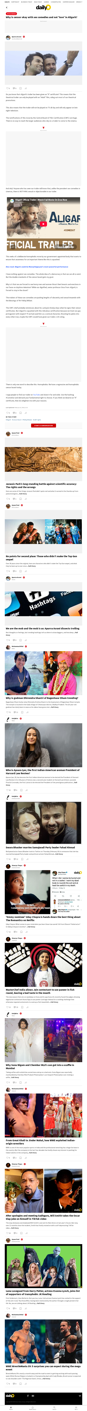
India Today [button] (38, 2)
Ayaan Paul (15, 433)
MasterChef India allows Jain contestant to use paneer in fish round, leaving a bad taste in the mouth (40, 991)
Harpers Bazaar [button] (68, 2)
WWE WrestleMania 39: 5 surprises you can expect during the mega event (43, 1368)
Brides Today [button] (81, 2)
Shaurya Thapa (17, 865)
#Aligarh (8, 420)
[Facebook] (28, 1396)
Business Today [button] (26, 2)
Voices (13, 579)
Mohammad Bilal (17, 646)
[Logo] (10, 1396)
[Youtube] (32, 1396)
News (13, 648)
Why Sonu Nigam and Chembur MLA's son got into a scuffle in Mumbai (40, 1066)
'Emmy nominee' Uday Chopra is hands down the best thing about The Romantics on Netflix (43, 918)
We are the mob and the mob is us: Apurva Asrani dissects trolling (42, 628)
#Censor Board (16, 420)
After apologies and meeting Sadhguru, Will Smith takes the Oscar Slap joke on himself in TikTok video (43, 1217)
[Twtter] (23, 1396)
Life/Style (14, 940)
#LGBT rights (37, 420)
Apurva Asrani (16, 37)
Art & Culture (11, 14)
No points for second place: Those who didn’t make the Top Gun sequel (41, 558)
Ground (14, 1091)
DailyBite (15, 718)
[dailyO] (43, 7)
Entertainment (16, 798)
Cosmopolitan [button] (56, 2)
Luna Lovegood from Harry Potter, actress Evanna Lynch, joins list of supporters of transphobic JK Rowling (43, 1292)
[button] (24, 37)
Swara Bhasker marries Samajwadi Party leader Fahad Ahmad (40, 847)
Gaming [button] (46, 2)
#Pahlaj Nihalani (27, 420)
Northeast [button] (15, 2)
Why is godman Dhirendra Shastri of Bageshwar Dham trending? (42, 698)
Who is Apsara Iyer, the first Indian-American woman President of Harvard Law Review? (42, 771)
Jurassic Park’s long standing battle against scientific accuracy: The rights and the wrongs (41, 485)
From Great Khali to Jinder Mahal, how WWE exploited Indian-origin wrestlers (40, 1142)
